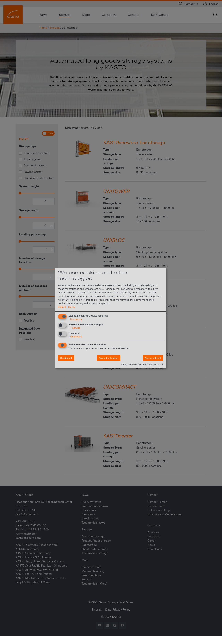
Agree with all (153, 358)
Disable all (66, 358)
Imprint (62, 307)
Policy (71, 307)
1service (74, 327)
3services (75, 319)
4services (75, 336)
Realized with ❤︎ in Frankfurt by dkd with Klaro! (142, 364)
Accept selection (108, 358)
